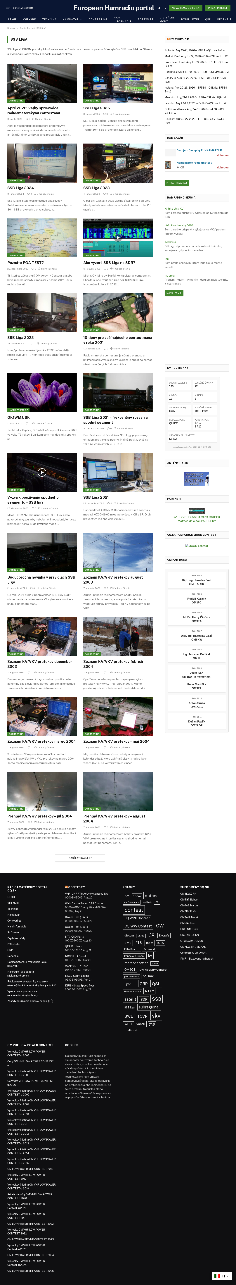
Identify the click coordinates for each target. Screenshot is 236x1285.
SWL (128, 1016)
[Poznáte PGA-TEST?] (42, 238)
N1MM (155, 963)
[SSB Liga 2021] (118, 472)
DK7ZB (141, 936)
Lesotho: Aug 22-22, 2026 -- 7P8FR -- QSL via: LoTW (195, 103)
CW (160, 926)
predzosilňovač (131, 976)
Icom (149, 943)
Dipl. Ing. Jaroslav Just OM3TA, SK (196, 582)
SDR (144, 999)
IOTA (160, 942)
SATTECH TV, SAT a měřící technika (196, 516)
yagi (152, 1024)
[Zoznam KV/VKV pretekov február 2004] (118, 636)
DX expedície (179, 39)
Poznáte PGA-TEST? (25, 263)
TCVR (142, 1016)
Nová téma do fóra (185, 8)
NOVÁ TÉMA (174, 293)
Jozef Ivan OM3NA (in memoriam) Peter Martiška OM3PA (196, 680)
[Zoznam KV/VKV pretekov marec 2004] (42, 716)
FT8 (138, 943)
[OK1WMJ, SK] (42, 392)
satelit (130, 999)
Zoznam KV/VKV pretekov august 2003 (113, 579)
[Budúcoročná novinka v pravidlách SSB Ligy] (42, 552)
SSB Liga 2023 (96, 188)
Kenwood (149, 949)
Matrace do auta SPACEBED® (197, 520)
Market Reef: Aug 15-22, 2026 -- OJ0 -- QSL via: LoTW (196, 56)
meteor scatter (136, 963)
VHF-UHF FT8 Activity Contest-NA (86, 893)
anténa (152, 895)
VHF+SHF (29, 19)
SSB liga (129, 1007)
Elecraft (164, 935)
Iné (167, 258)
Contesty (76, 887)
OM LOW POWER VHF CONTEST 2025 (30, 1270)
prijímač (149, 976)
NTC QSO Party (74, 936)
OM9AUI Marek (189, 917)
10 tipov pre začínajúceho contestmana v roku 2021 (117, 340)
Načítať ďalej (78, 858)
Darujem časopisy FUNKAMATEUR (199, 150)
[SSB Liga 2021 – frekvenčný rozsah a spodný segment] (118, 392)
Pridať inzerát (217, 8)
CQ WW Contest (138, 926)
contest (134, 910)
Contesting (98, 19)
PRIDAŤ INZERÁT (176, 183)
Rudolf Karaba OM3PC (196, 600)
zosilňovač (131, 1030)
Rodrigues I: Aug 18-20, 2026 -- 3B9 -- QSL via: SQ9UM (197, 71)
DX (151, 935)
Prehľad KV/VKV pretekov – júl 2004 (39, 816)
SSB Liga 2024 (20, 188)
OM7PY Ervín (188, 911)
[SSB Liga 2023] (118, 163)
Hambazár (71, 19)
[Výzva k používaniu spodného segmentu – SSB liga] (42, 472)
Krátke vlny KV (174, 208)
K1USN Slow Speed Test (79, 985)
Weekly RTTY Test (76, 966)
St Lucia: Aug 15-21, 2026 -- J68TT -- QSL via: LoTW (195, 50)
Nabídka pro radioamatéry (194, 162)
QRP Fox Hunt (73, 946)
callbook (147, 902)
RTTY (149, 991)
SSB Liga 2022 (20, 337)
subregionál (149, 1007)
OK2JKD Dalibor (189, 935)
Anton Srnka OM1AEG (197, 704)
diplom (129, 935)
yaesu (140, 1024)
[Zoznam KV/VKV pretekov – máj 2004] (118, 716)
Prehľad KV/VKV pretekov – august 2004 (114, 818)
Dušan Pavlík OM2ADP (196, 723)
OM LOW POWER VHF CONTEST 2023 (30, 1239)
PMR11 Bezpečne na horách (197, 958)
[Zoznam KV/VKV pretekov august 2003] (118, 552)
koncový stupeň (134, 956)
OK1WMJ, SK (18, 417)
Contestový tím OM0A (193, 952)
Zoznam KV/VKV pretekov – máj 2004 (116, 741)
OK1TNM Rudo (189, 929)
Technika (49, 19)
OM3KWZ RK (188, 893)
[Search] (159, 8)
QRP (208, 19)
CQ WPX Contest (137, 918)
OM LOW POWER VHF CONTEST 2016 (30, 1168)
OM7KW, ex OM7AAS (193, 946)
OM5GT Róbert (189, 899)
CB (157, 902)
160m (137, 896)
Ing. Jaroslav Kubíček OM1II (197, 656)
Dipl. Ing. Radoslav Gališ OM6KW (196, 637)
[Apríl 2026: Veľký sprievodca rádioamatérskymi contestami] (42, 83)
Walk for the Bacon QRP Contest (85, 903)
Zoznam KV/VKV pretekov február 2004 (113, 664)
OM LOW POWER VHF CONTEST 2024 (30, 1255)
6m (126, 896)
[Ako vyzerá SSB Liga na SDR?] (118, 238)
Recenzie (224, 19)
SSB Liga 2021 (96, 497)
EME (127, 943)
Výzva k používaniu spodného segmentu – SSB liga (33, 500)
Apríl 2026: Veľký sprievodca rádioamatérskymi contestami (33, 110)
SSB (156, 999)
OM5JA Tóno (187, 923)
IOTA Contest (131, 949)
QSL (156, 983)
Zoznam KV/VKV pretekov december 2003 (39, 664)
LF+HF (12, 19)
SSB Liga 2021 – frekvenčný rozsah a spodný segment (115, 420)
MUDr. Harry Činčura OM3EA (196, 619)
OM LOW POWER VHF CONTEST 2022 (30, 1223)
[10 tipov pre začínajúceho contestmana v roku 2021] (118, 312)
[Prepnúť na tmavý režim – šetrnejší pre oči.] (165, 7)
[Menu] (8, 8)
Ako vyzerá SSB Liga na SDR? (109, 263)
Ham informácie (122, 19)
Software (146, 19)
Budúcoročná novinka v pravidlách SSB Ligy (41, 579)
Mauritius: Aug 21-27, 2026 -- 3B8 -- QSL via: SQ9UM (195, 97)
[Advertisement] (197, 330)
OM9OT (130, 969)
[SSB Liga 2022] (42, 312)
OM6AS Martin (189, 905)
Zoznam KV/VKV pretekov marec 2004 (41, 741)
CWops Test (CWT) (76, 917)
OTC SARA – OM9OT (192, 940)
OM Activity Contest (153, 969)
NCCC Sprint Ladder (77, 975)
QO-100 (130, 984)
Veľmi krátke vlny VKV (179, 225)
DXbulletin (190, 19)
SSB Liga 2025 (96, 108)
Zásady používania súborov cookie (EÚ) (30, 1001)
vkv (156, 1016)
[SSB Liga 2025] (118, 83)
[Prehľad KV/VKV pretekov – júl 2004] (42, 791)
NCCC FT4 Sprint (75, 956)
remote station (132, 991)
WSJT (128, 1024)
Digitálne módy (167, 19)
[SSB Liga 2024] (42, 163)
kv (150, 955)
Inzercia (170, 275)
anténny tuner (131, 902)
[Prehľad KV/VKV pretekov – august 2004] (118, 791)
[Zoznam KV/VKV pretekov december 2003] (42, 636)
